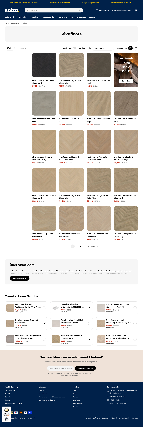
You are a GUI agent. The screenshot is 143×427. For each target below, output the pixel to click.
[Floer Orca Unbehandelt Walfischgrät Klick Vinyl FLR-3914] (101, 339)
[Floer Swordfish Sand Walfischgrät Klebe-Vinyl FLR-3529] (101, 323)
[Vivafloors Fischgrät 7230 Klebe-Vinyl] (71, 218)
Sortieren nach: (85, 48)
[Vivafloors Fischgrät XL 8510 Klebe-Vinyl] (71, 180)
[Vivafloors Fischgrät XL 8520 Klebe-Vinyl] (44, 180)
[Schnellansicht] (53, 57)
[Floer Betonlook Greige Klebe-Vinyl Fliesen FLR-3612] (10, 339)
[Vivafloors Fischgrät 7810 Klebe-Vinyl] (44, 218)
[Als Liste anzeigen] (135, 48)
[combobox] (54, 10)
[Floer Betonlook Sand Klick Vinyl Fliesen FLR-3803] (56, 323)
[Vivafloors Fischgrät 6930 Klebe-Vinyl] (44, 65)
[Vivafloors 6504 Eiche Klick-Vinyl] (126, 103)
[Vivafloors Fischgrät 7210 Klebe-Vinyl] (99, 218)
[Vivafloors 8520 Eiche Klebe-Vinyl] (71, 103)
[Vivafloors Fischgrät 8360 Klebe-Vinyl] (99, 180)
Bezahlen (105, 418)
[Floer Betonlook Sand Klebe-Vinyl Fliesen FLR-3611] (101, 308)
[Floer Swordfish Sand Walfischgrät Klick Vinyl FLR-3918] (10, 308)
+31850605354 (115, 400)
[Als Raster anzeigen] (130, 48)
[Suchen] (80, 10)
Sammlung (15, 23)
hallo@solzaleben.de (117, 397)
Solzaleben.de (15, 418)
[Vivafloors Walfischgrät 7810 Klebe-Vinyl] (126, 142)
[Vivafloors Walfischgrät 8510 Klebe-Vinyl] (71, 142)
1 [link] (72, 246)
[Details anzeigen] (44, 307)
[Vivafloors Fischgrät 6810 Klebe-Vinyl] (71, 65)
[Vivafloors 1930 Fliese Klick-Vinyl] (99, 65)
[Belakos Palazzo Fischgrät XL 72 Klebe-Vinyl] (56, 339)
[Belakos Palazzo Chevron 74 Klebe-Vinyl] (10, 323)
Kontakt (88, 418)
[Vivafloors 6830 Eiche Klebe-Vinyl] (99, 103)
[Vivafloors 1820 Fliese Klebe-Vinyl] (44, 103)
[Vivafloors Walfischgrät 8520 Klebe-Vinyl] (44, 142)
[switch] (6, 419)
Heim (7, 23)
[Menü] (10, 408)
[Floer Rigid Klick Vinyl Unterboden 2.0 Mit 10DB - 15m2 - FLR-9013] (56, 308)
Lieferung (96, 418)
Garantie (135, 418)
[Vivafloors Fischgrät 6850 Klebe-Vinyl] (126, 218)
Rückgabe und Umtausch (120, 418)
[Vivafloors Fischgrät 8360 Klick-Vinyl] (126, 180)
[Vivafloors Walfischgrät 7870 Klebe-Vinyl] (99, 142)
